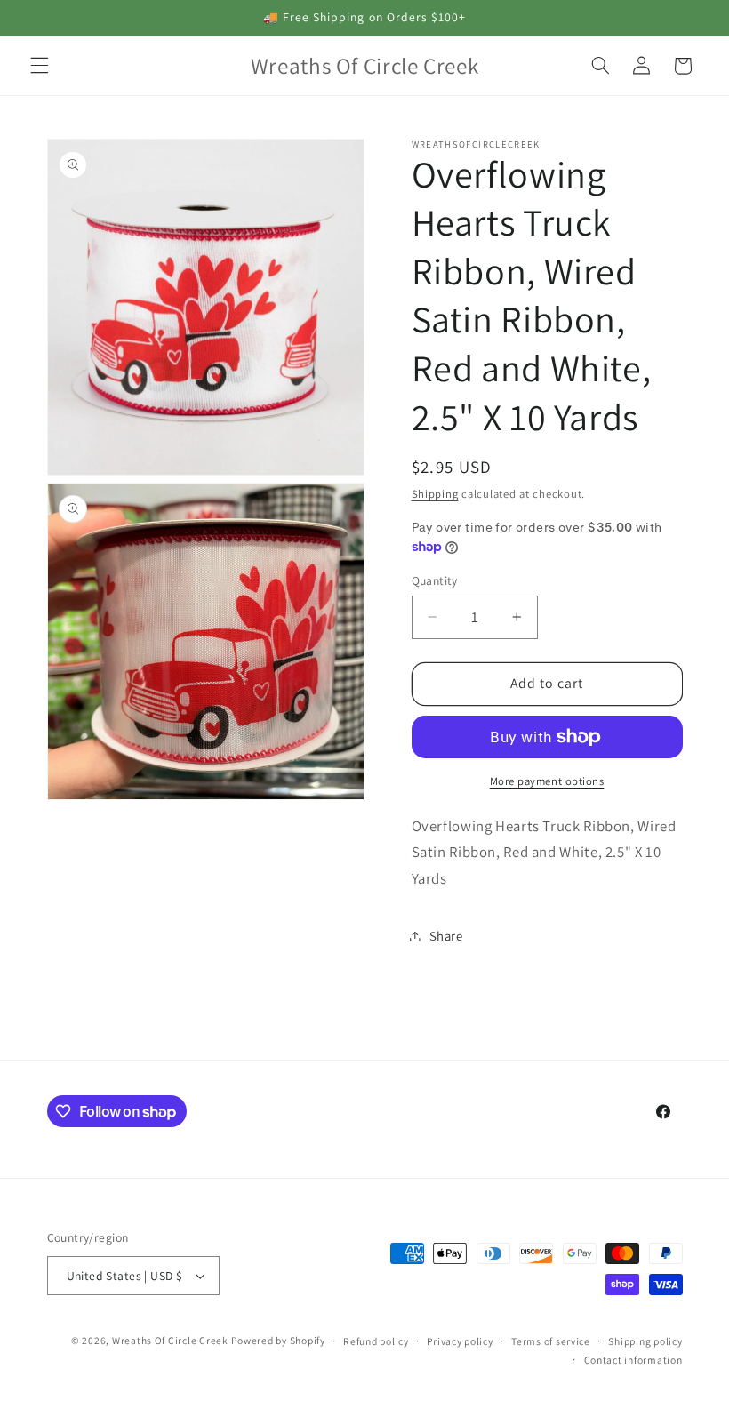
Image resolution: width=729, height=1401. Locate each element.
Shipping (435, 493)
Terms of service (550, 1341)
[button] (39, 65)
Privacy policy (460, 1341)
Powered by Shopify (277, 1340)
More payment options (547, 781)
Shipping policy (645, 1341)
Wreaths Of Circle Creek (170, 1340)
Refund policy (376, 1341)
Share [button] (446, 935)
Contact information (633, 1359)
